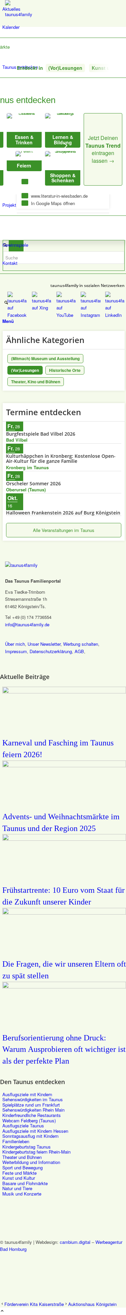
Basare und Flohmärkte (25, 1183)
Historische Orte (65, 370)
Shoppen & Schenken (63, 178)
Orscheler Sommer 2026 (33, 483)
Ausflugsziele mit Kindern (27, 1094)
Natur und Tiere (17, 1188)
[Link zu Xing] (4, 1264)
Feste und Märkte (19, 1173)
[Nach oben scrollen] (2, 1311)
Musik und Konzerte (21, 1193)
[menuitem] (64, 9)
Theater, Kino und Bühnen (35, 382)
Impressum (16, 651)
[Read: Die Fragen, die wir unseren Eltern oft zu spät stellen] (64, 912)
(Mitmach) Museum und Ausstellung (45, 358)
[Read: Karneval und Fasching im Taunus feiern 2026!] (64, 691)
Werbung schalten (80, 644)
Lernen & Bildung (62, 139)
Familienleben (15, 1141)
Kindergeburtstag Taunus (26, 1146)
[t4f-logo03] (21, 14)
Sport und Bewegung (22, 1167)
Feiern (24, 165)
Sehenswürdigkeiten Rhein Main (33, 1110)
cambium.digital (75, 1242)
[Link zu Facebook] (4, 1256)
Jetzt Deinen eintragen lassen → (103, 149)
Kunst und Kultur (18, 1178)
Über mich (15, 644)
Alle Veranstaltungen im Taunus (63, 530)
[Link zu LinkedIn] (4, 1286)
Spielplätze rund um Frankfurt (31, 1105)
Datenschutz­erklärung (51, 651)
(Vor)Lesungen (65, 67)
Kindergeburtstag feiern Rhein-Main (36, 1152)
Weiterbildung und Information (31, 1162)
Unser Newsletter (44, 644)
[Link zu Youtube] (4, 1271)
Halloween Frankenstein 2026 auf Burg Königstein (63, 512)
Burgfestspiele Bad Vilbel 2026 (40, 434)
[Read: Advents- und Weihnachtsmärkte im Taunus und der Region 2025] (64, 765)
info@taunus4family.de (27, 624)
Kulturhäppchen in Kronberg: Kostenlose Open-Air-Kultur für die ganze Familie (61, 458)
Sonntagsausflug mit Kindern (30, 1136)
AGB (79, 651)
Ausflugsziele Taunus (23, 1125)
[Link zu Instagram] (4, 1279)
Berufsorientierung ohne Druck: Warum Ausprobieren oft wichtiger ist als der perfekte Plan (64, 1049)
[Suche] (6, 303)
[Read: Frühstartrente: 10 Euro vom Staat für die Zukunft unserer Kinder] (64, 838)
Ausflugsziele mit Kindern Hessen (35, 1131)
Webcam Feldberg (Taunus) (29, 1120)
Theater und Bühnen (22, 1157)
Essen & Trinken (24, 139)
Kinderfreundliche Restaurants (31, 1115)
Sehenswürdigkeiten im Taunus (32, 1099)
